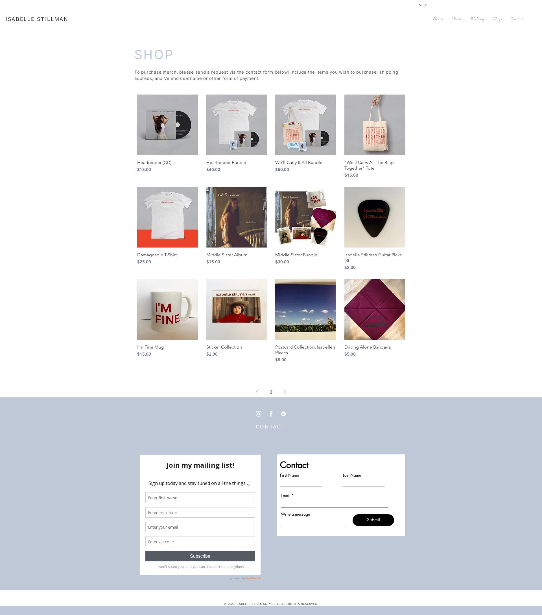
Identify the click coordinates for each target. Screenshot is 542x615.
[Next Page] (285, 391)
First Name (289, 475)
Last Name (352, 475)
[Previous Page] (257, 391)
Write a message (295, 514)
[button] (423, 5)
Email (285, 496)
